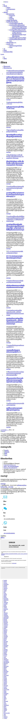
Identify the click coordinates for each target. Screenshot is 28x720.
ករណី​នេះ (8, 7)
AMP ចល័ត (10, 487)
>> (8, 430)
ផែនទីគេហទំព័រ (4, 487)
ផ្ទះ (4, 4)
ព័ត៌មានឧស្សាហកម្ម (7, 68)
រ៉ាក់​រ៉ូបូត (10, 47)
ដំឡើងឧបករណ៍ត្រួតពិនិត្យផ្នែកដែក (19, 28)
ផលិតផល (5, 12)
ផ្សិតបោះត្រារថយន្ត (10, 14)
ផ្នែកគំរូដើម (11, 18)
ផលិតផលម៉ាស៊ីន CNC (11, 42)
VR (4, 48)
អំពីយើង (5, 6)
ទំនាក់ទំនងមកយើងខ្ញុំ (7, 51)
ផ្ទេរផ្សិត (10, 17)
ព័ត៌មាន (5, 50)
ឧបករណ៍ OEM (9, 44)
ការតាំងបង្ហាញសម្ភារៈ (10, 9)
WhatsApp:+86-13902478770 (10, 467)
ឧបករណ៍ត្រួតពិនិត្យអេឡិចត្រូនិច (16, 23)
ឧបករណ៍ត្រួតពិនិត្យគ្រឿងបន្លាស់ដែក (17, 25)
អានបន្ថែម (8, 99)
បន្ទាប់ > (5, 430)
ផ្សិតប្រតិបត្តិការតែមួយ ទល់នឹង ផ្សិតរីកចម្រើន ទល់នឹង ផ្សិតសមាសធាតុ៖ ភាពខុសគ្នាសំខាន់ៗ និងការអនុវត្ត (15, 163)
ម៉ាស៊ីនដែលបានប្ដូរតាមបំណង (15, 45)
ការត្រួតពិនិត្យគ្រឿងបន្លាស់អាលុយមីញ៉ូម (17, 37)
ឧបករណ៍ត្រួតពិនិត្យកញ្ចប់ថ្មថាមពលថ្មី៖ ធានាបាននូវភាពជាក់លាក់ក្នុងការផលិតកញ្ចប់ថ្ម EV (15, 194)
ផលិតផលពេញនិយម (21, 485)
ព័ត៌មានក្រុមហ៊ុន (6, 66)
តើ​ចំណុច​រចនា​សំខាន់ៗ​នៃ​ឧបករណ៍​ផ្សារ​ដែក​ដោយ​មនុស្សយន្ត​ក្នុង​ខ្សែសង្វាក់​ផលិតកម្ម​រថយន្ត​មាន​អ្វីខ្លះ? (14, 380)
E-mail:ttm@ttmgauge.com (9, 465)
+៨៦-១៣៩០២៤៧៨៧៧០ (9, 533)
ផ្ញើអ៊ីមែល (3, 537)
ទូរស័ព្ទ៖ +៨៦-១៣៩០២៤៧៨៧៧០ (11, 466)
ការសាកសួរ (3, 483)
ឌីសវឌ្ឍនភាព (12, 15)
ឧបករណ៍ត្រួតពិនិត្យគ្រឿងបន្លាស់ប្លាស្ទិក (17, 29)
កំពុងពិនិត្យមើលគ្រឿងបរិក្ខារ (12, 22)
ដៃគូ (7, 10)
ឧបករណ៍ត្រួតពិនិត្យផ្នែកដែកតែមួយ (19, 26)
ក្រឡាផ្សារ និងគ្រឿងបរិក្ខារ (11, 20)
